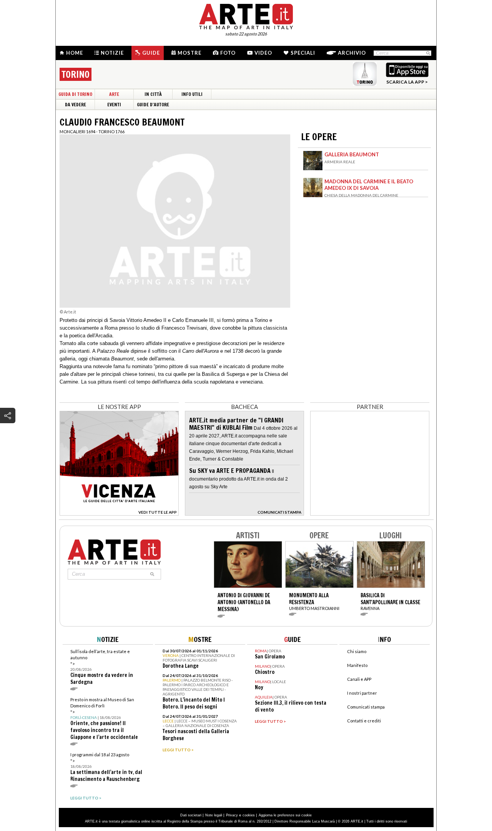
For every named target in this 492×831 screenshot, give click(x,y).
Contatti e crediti (364, 720)
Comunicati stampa (366, 706)
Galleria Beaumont (351, 154)
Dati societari (190, 815)
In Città (153, 94)
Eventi (114, 104)
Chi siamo (356, 651)
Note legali (213, 815)
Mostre (189, 53)
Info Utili (192, 94)
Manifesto (357, 665)
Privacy (232, 815)
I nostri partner (362, 692)
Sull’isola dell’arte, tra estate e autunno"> (101, 667)
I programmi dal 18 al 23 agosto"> (106, 767)
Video (263, 53)
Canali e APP (359, 679)
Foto (228, 53)
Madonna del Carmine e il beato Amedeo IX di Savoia (368, 184)
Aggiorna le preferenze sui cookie (285, 815)
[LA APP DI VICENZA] (119, 513)
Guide (151, 53)
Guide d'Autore (153, 104)
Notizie (112, 53)
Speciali (303, 53)
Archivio (352, 53)
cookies (249, 815)
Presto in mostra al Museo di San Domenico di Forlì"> (104, 719)
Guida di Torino (75, 94)
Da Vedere (75, 104)
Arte (114, 94)
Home (74, 53)
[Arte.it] (246, 15)
